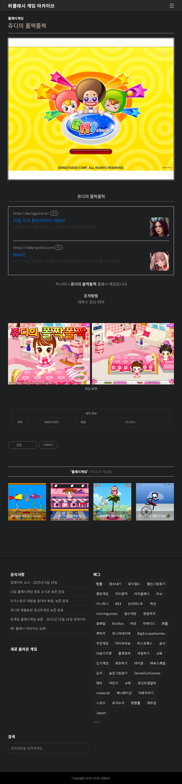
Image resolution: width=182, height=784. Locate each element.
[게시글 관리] (32, 445)
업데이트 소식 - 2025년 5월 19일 (33, 582)
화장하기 (121, 663)
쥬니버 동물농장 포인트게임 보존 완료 (37, 610)
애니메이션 (124, 692)
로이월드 (134, 583)
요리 (99, 673)
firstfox (117, 623)
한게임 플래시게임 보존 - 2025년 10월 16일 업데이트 (48, 619)
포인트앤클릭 (147, 683)
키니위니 (102, 603)
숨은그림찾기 (118, 673)
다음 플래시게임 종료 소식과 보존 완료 (37, 591)
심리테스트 (135, 603)
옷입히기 (149, 613)
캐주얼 (151, 702)
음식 (162, 643)
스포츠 (100, 702)
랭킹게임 (102, 593)
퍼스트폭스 (145, 643)
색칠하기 (143, 653)
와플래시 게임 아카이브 (31, 5)
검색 (83, 748)
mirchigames (107, 613)
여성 (133, 623)
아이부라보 (123, 643)
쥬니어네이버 (121, 633)
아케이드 (149, 623)
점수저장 (130, 613)
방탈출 (135, 702)
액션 (153, 603)
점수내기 (115, 583)
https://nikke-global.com (33, 248)
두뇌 (159, 593)
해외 (99, 683)
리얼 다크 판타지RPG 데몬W (39, 220)
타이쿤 (138, 663)
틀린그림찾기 (156, 583)
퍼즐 (165, 623)
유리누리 (118, 702)
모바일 (100, 623)
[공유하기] (26, 445)
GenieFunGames (147, 673)
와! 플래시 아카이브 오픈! (28, 628)
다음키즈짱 (104, 653)
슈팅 (128, 683)
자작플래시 (142, 593)
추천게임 (102, 643)
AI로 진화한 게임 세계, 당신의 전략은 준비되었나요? (54, 226)
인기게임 (102, 663)
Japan (101, 712)
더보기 (97, 722)
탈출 (99, 583)
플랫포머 (124, 653)
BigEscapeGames (151, 633)
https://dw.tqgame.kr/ (31, 213)
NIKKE (19, 254)
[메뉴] (171, 5)
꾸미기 (100, 633)
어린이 (113, 683)
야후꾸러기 (146, 692)
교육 (159, 653)
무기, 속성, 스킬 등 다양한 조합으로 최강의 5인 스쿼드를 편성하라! (66, 261)
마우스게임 (157, 663)
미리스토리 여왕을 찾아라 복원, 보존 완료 (39, 600)
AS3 (118, 603)
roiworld (103, 692)
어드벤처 (121, 593)
